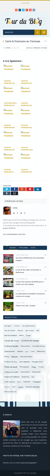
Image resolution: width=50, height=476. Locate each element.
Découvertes (25, 346)
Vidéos (14, 387)
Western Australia (33, 387)
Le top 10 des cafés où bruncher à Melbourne (24, 6)
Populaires (23, 248)
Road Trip (25, 377)
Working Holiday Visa (10, 392)
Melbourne (41, 351)
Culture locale (11, 346)
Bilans (21, 335)
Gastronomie (9, 351)
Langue (33, 351)
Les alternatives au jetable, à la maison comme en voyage (30, 295)
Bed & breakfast (10, 335)
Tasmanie (26, 382)
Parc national (24, 362)
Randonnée (36, 372)
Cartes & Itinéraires (33, 48)
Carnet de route (11, 340)
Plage (34, 367)
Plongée (41, 367)
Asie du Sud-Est (9, 330)
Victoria (7, 387)
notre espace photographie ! (26, 463)
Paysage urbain (37, 362)
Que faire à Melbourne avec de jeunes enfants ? (30, 259)
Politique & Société (11, 372)
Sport (19, 382)
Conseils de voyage (30, 340)
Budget (28, 335)
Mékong (6, 356)
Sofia (32, 377)
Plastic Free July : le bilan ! (26, 305)
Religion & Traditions (12, 377)
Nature (14, 356)
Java (26, 351)
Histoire (20, 351)
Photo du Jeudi (10, 367)
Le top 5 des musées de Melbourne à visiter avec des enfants (30, 283)
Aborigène (7, 326)
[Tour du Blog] (25, 21)
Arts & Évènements (28, 326)
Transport (37, 382)
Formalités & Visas (39, 346)
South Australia (9, 382)
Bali (38, 330)
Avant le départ (29, 330)
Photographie (24, 367)
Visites (20, 387)
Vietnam (44, 48)
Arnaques (17, 326)
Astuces (20, 330)
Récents (13, 248)
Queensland (25, 372)
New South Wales (26, 357)
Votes (33, 248)
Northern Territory (10, 362)
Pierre (8, 48)
